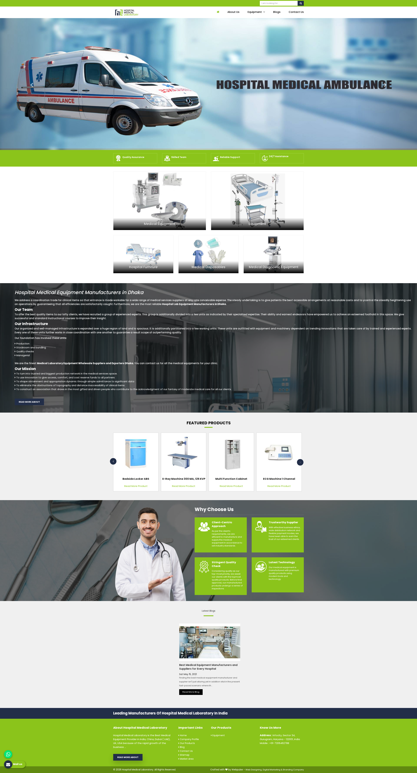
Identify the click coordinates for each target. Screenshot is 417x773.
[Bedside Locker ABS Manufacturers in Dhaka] (135, 454)
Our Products (187, 743)
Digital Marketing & (272, 769)
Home (183, 735)
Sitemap (184, 755)
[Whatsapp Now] (8, 754)
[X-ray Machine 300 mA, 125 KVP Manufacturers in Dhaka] (183, 454)
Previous (113, 461)
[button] (31, 84)
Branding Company (293, 769)
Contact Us (296, 12)
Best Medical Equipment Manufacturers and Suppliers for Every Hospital (208, 667)
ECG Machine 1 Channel (279, 479)
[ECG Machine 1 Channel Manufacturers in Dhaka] (279, 454)
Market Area (186, 758)
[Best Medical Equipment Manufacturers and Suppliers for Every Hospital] (209, 642)
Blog (182, 747)
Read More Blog (190, 691)
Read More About (29, 401)
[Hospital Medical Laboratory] (135, 12)
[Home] (217, 12)
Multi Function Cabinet (231, 479)
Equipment (255, 12)
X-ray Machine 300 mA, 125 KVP (183, 479)
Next (300, 462)
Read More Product (136, 486)
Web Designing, (253, 769)
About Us (233, 12)
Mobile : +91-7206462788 (274, 743)
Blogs (276, 12)
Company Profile (189, 739)
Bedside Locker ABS (135, 479)
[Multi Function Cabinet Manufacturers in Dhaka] (231, 454)
